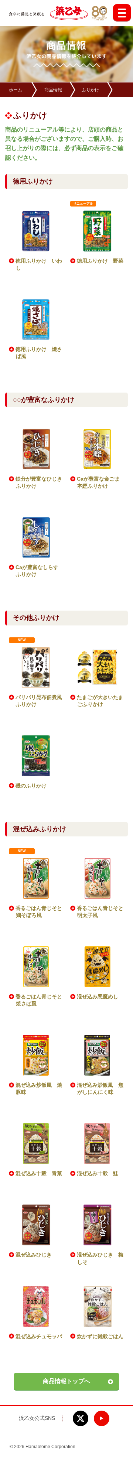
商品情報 (53, 89)
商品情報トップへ (66, 1381)
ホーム (15, 89)
